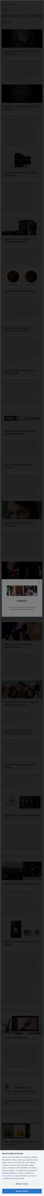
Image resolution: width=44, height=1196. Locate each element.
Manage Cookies (22, 1184)
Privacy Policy (7, 1176)
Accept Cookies (22, 1191)
